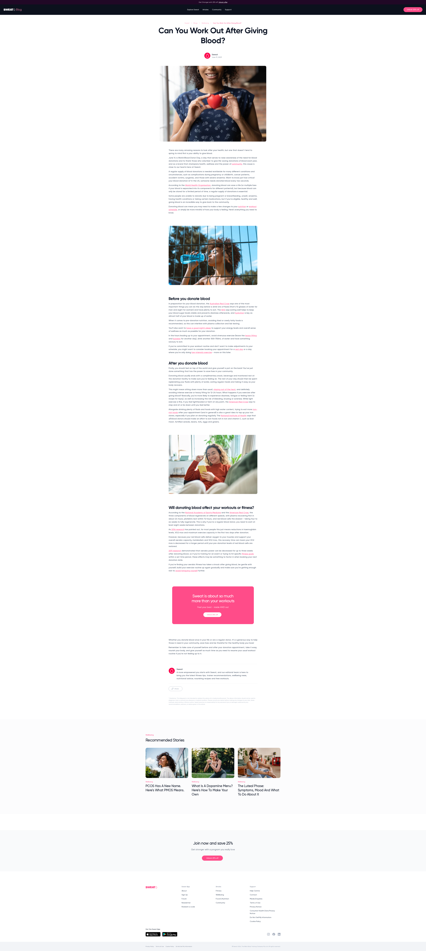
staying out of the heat (225, 389)
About (184, 891)
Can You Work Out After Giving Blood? (227, 23)
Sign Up (185, 895)
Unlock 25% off (413, 10)
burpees (176, 338)
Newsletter (186, 903)
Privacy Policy (150, 946)
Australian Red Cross (219, 303)
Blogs (195, 23)
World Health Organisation (198, 185)
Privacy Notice (255, 907)
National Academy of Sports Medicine (203, 512)
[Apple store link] (153, 934)
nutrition (242, 206)
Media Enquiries (256, 899)
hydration (239, 313)
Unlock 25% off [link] (212, 615)
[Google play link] (169, 934)
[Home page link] (9, 9)
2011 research (175, 550)
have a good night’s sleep (198, 328)
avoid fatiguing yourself (186, 570)
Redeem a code (188, 907)
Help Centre (255, 891)
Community (216, 10)
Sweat (187, 23)
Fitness (218, 891)
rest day (239, 349)
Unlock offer (223, 2)
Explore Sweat (193, 10)
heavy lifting (251, 335)
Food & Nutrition (222, 899)
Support (228, 10)
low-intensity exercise (202, 352)
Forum (184, 899)
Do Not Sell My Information (260, 917)
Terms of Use (255, 903)
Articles (206, 10)
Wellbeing (205, 23)
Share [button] (177, 689)
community (237, 164)
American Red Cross (238, 402)
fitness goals (248, 554)
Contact (253, 895)
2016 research (177, 529)
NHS (223, 310)
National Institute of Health (234, 415)
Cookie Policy (255, 921)
